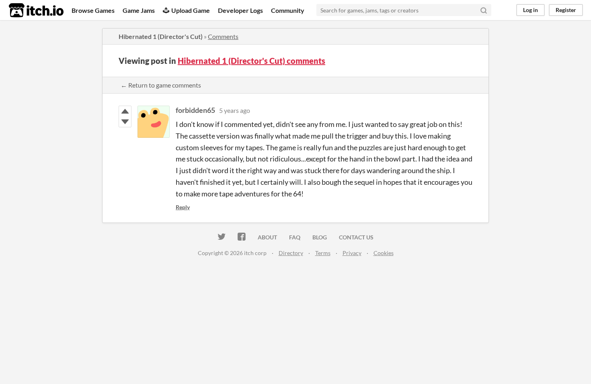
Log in (530, 9)
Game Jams (139, 10)
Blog (319, 237)
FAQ (294, 237)
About (267, 237)
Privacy (352, 252)
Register (566, 9)
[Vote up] (125, 111)
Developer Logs (240, 10)
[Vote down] (125, 121)
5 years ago (234, 110)
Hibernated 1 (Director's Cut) (161, 36)
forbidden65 (195, 110)
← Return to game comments (161, 85)
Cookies (383, 252)
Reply (183, 207)
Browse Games (93, 10)
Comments (223, 36)
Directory (291, 252)
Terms (322, 252)
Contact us (356, 237)
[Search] (483, 10)
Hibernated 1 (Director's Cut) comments (251, 60)
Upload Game (190, 10)
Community (287, 10)
